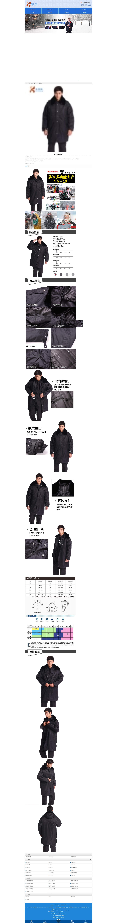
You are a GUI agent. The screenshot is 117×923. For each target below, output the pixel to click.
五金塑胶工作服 (52, 888)
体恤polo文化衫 (29, 891)
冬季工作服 (83, 9)
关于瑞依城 (83, 12)
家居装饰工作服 (52, 880)
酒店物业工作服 (29, 888)
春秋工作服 (50, 9)
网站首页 (52, 905)
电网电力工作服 (29, 880)
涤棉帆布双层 (74, 867)
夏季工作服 (66, 9)
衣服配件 (73, 896)
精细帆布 (28, 864)
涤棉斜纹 (28, 867)
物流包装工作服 (52, 883)
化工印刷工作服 (74, 888)
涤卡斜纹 (50, 867)
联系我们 (65, 905)
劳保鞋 (27, 899)
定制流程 (67, 12)
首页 (26, 83)
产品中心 (30, 83)
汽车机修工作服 (52, 886)
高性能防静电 (74, 872)
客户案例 (33, 12)
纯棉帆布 (28, 862)
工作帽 (50, 896)
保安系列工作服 (29, 886)
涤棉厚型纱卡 (29, 870)
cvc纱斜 (72, 870)
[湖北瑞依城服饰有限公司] (58, 47)
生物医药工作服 (74, 886)
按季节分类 (34, 83)
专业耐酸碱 (51, 872)
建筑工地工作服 (29, 883)
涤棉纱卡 (73, 864)
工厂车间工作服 (74, 880)
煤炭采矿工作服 (74, 883)
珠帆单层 (50, 875)
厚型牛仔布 (28, 872)
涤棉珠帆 (50, 864)
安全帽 (27, 896)
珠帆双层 (73, 875)
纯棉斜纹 (50, 862)
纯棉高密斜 (73, 862)
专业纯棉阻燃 (29, 875)
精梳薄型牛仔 (51, 870)
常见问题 (50, 12)
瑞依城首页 (33, 9)
